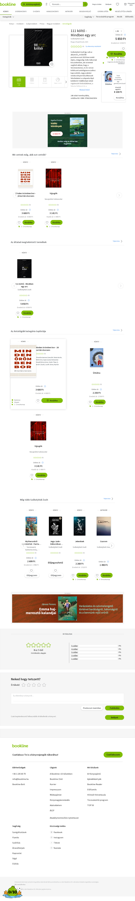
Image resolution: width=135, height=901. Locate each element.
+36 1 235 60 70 (19, 773)
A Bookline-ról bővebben (61, 773)
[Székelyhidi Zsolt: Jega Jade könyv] (55, 526)
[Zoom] (52, 64)
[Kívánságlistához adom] (123, 48)
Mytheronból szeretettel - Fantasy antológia (31, 542)
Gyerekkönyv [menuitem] (20, 11)
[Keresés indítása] (85, 4)
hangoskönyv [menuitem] (53, 11)
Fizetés (15, 837)
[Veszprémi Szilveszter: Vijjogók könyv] (53, 178)
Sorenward (31, 547)
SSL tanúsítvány (20, 884)
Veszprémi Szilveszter (53, 199)
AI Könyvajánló (33, 4)
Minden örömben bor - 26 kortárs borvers (25, 194)
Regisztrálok (96, 4)
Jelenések (79, 541)
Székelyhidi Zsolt (24, 289)
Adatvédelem (56, 805)
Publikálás (114, 708)
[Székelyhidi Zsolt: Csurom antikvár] (104, 526)
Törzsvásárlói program (105, 17)
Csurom (103, 541)
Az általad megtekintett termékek (29, 242)
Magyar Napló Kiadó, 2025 (79, 42)
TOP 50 (90, 805)
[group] (18, 82)
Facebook (58, 832)
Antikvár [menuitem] (69, 11)
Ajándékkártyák (94, 779)
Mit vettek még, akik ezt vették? (29, 154)
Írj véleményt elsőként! (93, 46)
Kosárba (118, 53)
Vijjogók (53, 193)
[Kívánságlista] (117, 4)
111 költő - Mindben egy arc (24, 285)
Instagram (58, 837)
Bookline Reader (94, 784)
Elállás (15, 863)
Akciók (119, 17)
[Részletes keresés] (46, 4)
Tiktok (57, 842)
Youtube (57, 848)
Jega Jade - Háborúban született (55, 542)
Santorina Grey (31, 550)
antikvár (103, 510)
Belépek (108, 4)
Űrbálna (96, 372)
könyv (25, 162)
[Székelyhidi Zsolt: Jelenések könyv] (79, 526)
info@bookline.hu (20, 779)
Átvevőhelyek (18, 848)
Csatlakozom (113, 754)
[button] (66, 82)
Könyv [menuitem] (5, 11)
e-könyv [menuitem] (36, 11)
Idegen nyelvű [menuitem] (85, 11)
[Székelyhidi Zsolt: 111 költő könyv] (38, 47)
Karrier (53, 784)
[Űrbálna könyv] (96, 357)
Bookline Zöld (56, 779)
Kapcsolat (17, 853)
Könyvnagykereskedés (60, 800)
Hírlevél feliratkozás (96, 794)
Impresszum (55, 789)
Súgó (14, 858)
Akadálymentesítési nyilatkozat (64, 817)
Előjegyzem (32, 575)
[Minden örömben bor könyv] (25, 178)
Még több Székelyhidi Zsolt (34, 499)
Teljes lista (114, 154)
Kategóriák (7, 17)
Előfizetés (129, 17)
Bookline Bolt (18, 784)
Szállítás (16, 842)
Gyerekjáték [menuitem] (104, 10)
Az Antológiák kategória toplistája (28, 331)
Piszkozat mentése (92, 708)
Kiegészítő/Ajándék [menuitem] (123, 11)
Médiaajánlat (56, 794)
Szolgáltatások (19, 832)
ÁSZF (52, 810)
